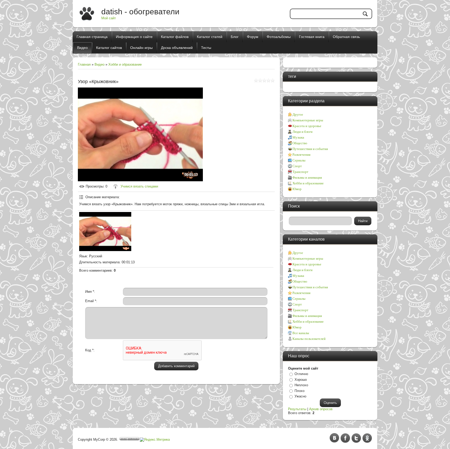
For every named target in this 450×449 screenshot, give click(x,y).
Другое (297, 114)
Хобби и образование (125, 64)
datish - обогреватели (140, 11)
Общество (299, 143)
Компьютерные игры (307, 120)
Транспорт (300, 172)
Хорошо (301, 380)
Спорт (297, 166)
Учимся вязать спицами (139, 186)
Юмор (297, 189)
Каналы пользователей (309, 339)
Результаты (297, 409)
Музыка (298, 137)
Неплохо (301, 385)
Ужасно (300, 396)
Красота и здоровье (306, 126)
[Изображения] (105, 231)
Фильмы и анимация (307, 177)
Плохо (299, 391)
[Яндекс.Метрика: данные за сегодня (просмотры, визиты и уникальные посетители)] (155, 440)
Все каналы (300, 333)
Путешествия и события (310, 149)
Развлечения (301, 155)
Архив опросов (321, 409)
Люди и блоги (302, 132)
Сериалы (298, 160)
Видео (99, 64)
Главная (84, 64)
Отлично (301, 374)
